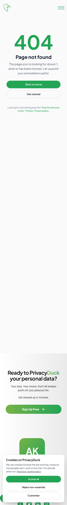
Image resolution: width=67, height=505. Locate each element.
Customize (34, 495)
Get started (33, 94)
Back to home (33, 84)
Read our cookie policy (29, 471)
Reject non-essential (33, 487)
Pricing (29, 110)
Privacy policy (41, 110)
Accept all (33, 479)
